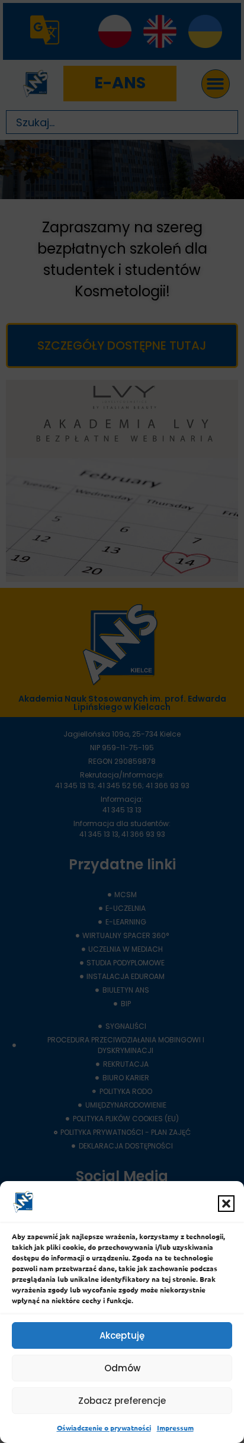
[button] (226, 1204)
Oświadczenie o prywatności (104, 1427)
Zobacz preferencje (122, 1400)
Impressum (175, 1427)
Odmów (122, 1368)
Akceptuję (122, 1335)
